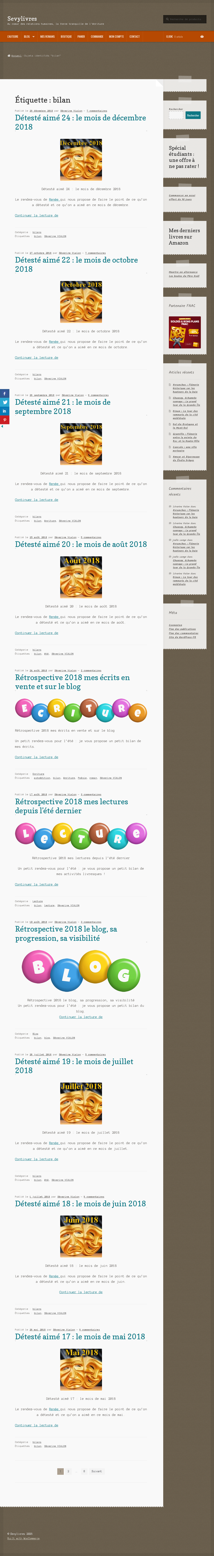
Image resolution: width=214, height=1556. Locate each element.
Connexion (175, 625)
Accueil (16, 55)
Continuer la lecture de (36, 215)
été (46, 653)
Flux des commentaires (183, 633)
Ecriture (38, 774)
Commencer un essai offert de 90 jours (182, 197)
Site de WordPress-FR (182, 637)
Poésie (82, 778)
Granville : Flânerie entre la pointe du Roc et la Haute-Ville (186, 437)
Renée (54, 199)
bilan (37, 236)
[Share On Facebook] (4, 393)
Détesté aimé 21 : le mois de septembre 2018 (63, 406)
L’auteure (13, 36)
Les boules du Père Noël (184, 276)
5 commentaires (91, 537)
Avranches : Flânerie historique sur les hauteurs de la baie (186, 388)
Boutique (66, 36)
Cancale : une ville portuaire (185, 449)
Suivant (97, 1471)
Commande (97, 36)
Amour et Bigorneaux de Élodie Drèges (186, 458)
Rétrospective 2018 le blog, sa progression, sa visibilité (66, 933)
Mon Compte (116, 36)
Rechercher (176, 109)
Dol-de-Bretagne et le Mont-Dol (185, 426)
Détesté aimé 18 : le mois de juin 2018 (80, 1203)
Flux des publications (182, 629)
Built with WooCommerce (24, 1538)
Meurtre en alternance (183, 272)
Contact (135, 36)
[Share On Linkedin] (4, 411)
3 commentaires (91, 794)
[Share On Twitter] (4, 402)
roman (93, 778)
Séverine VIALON (55, 236)
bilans (37, 232)
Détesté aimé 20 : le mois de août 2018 (81, 544)
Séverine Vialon (71, 111)
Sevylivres (22, 18)
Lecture (38, 901)
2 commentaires (91, 670)
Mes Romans (47, 36)
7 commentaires (97, 111)
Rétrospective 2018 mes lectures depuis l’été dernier (71, 806)
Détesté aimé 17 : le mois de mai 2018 (80, 1336)
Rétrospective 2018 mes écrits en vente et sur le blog (72, 682)
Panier (81, 36)
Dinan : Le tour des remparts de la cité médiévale (185, 414)
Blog (27, 36)
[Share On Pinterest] (4, 419)
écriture (50, 521)
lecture (49, 905)
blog (47, 1037)
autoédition (42, 778)
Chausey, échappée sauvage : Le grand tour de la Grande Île (186, 401)
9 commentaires (98, 395)
